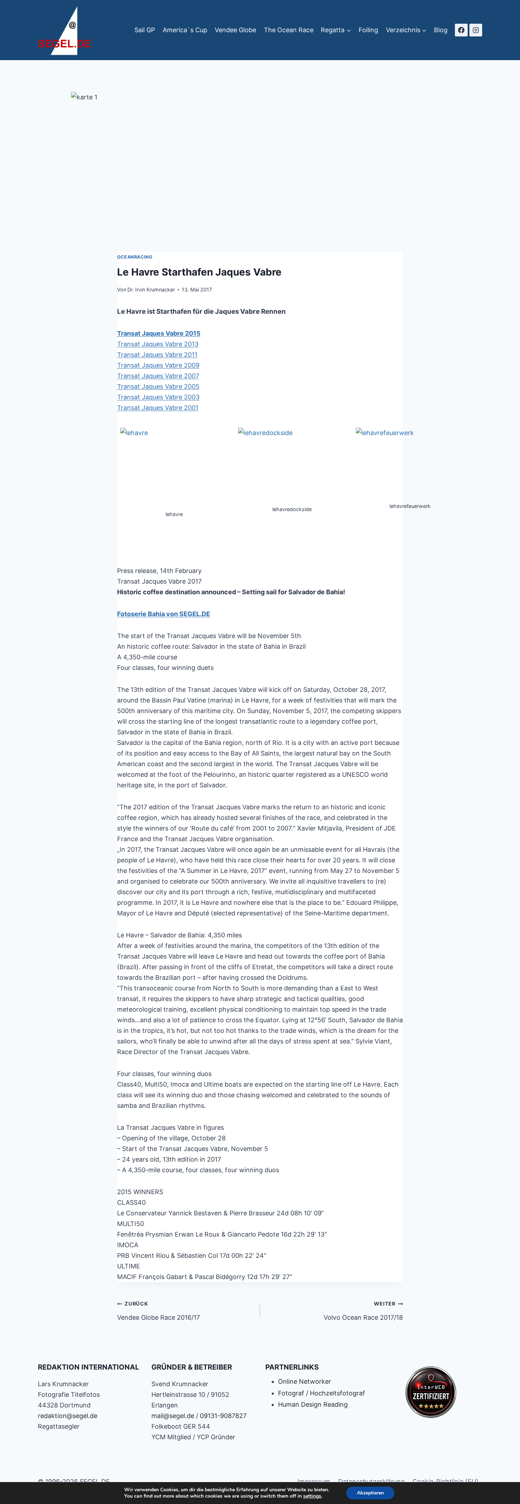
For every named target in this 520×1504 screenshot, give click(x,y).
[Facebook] (461, 30)
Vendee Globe (235, 30)
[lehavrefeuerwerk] (410, 464)
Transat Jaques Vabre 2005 (158, 386)
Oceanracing (135, 257)
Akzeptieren (370, 1492)
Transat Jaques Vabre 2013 (157, 344)
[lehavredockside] (292, 466)
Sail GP (144, 30)
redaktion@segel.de (67, 1415)
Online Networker (304, 1381)
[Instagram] (475, 30)
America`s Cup (185, 30)
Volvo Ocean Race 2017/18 (363, 1311)
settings (312, 1496)
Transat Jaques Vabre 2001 (157, 407)
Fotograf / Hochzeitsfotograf (321, 1393)
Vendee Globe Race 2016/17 (158, 1311)
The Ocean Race (288, 30)
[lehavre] (174, 468)
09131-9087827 (223, 1415)
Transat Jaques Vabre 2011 (157, 354)
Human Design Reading (313, 1404)
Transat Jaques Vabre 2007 (158, 376)
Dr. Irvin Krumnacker (151, 290)
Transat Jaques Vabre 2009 (158, 365)
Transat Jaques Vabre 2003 (158, 397)
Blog (440, 30)
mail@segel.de (172, 1415)
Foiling (368, 30)
